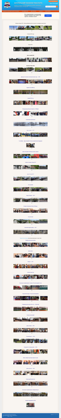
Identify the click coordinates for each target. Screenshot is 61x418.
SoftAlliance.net (56, 414)
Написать (48, 15)
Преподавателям (25, 11)
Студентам (41, 11)
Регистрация (55, 3)
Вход (51, 3)
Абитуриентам (33, 11)
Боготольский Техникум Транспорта (28, 3)
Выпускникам (48, 11)
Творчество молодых (24, 238)
